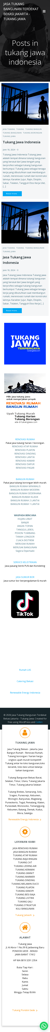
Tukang (20, 129)
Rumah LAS (25, 669)
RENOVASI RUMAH (25, 439)
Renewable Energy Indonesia (25, 692)
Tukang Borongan (32, 133)
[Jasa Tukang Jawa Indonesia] (25, 222)
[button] (44, 1026)
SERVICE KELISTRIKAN (25, 562)
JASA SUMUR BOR (25, 577)
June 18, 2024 (9, 149)
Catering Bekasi (25, 681)
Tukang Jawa (9, 136)
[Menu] (44, 11)
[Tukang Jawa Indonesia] (25, 103)
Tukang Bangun (33, 129)
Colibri (39, 722)
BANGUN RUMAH (25, 479)
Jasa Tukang (9, 129)
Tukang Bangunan (12, 133)
